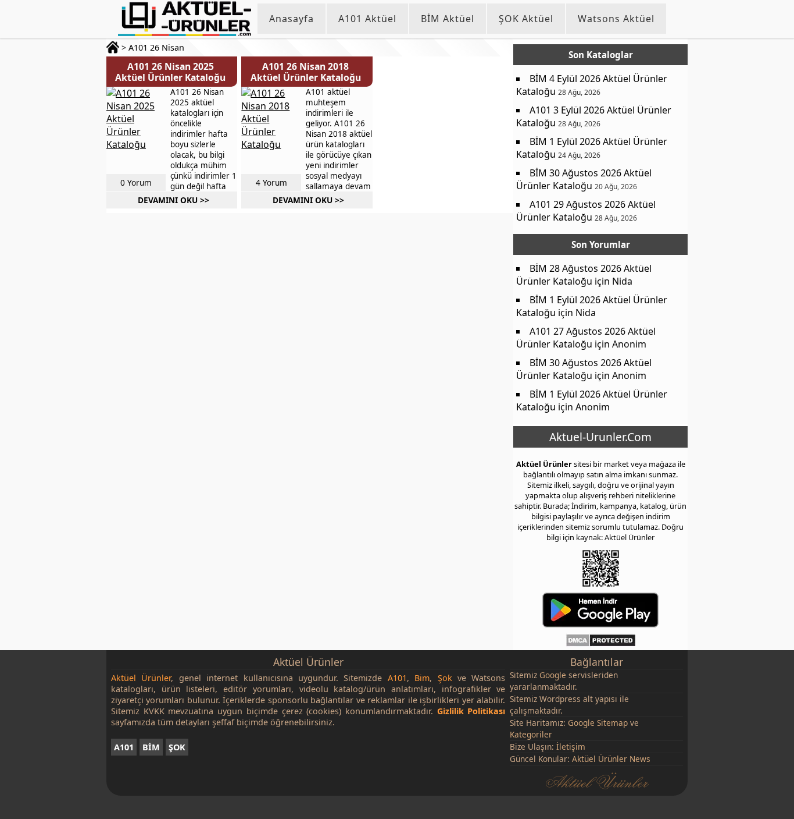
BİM (151, 747)
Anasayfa (291, 18)
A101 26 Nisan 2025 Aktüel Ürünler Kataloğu (170, 72)
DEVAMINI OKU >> (173, 199)
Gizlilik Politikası (471, 711)
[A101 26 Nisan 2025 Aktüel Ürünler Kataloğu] (135, 130)
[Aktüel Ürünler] (184, 18)
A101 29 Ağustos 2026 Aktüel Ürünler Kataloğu (586, 211)
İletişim (570, 746)
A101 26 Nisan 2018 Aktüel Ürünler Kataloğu (306, 72)
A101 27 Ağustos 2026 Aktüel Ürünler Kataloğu (586, 337)
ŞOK (177, 747)
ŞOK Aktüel (526, 18)
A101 (124, 747)
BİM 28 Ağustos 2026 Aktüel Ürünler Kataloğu (584, 275)
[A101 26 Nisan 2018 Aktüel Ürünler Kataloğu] (270, 130)
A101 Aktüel (367, 18)
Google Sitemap (598, 722)
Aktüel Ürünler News (611, 758)
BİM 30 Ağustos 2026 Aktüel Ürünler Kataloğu (584, 179)
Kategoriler (531, 734)
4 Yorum (271, 182)
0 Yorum (136, 182)
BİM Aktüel (447, 18)
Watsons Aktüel (616, 18)
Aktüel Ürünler (544, 464)
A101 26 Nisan (156, 47)
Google (552, 674)
